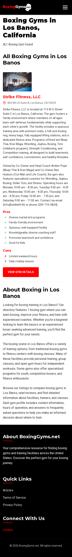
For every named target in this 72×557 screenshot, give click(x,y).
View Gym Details (21, 272)
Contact (8, 530)
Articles (8, 490)
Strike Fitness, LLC (22, 97)
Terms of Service (14, 497)
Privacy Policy (12, 505)
